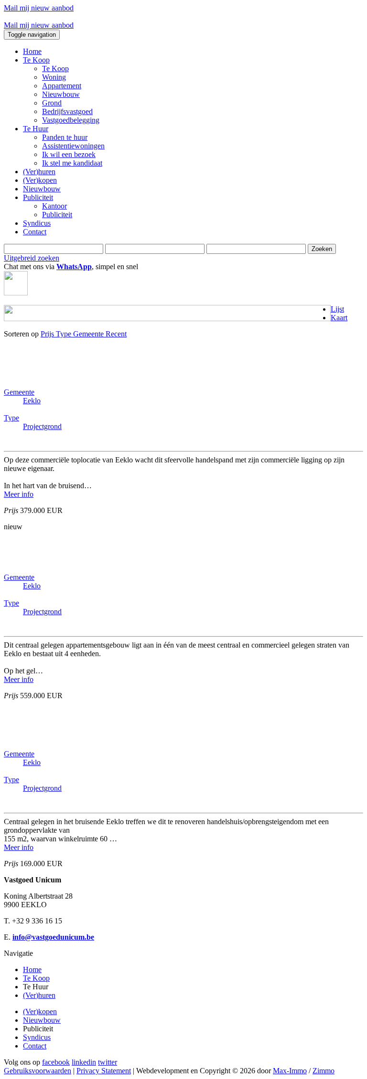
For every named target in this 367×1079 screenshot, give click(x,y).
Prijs (48, 334)
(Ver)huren (39, 172)
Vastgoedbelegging (70, 120)
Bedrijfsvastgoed (67, 111)
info (18, 494)
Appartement (61, 86)
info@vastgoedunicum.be (53, 937)
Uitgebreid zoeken (31, 258)
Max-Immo (290, 1071)
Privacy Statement (103, 1071)
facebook (56, 1062)
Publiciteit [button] (38, 197)
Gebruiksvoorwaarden (37, 1071)
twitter (107, 1062)
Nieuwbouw (61, 94)
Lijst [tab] (337, 309)
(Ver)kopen (40, 180)
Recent (116, 334)
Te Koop (55, 68)
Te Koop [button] (36, 60)
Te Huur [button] (35, 129)
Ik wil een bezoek (69, 154)
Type (64, 334)
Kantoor (54, 206)
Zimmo (324, 1071)
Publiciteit (57, 214)
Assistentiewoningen (73, 146)
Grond (52, 103)
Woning (54, 77)
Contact (34, 232)
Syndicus (37, 223)
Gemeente (89, 334)
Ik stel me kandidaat (72, 163)
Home (32, 51)
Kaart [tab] (339, 318)
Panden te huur (64, 137)
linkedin (84, 1062)
